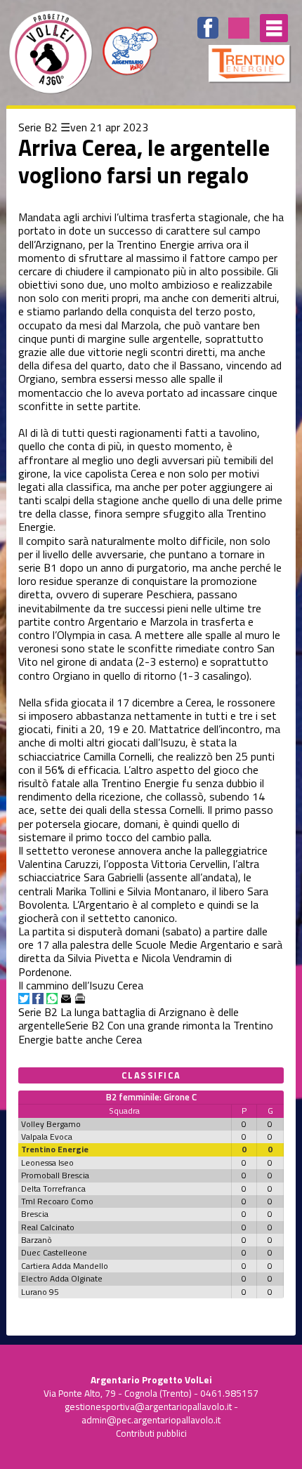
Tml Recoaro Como (57, 1201)
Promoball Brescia (55, 1175)
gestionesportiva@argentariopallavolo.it (148, 1406)
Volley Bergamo (51, 1124)
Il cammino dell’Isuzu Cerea (80, 985)
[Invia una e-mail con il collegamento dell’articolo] (66, 998)
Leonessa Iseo (47, 1162)
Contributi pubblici (151, 1433)
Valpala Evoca (46, 1136)
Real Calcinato (47, 1227)
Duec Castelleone (54, 1252)
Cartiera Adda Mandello (64, 1265)
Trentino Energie (54, 1149)
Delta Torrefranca (53, 1188)
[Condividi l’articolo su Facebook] (38, 998)
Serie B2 (38, 127)
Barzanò (36, 1239)
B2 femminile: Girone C (151, 1097)
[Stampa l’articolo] (80, 998)
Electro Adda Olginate (62, 1278)
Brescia (34, 1213)
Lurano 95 (40, 1291)
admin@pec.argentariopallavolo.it (151, 1420)
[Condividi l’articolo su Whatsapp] (52, 998)
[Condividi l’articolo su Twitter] (23, 998)
